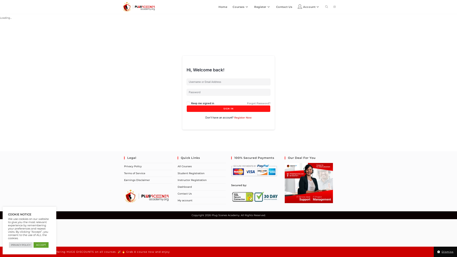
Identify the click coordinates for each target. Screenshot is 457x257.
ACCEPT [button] (41, 244)
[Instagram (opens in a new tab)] (334, 7)
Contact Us (185, 193)
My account (185, 200)
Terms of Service (134, 173)
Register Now (243, 117)
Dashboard (185, 186)
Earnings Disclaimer (137, 180)
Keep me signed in (202, 103)
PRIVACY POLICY (21, 244)
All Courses (185, 166)
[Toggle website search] (327, 7)
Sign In (228, 108)
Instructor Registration (192, 180)
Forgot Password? (258, 103)
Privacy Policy (133, 166)
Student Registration (191, 173)
